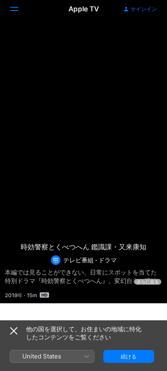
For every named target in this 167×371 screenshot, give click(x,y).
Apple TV (84, 9)
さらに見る (148, 282)
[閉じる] (13, 331)
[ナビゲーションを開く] (19, 9)
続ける (129, 356)
